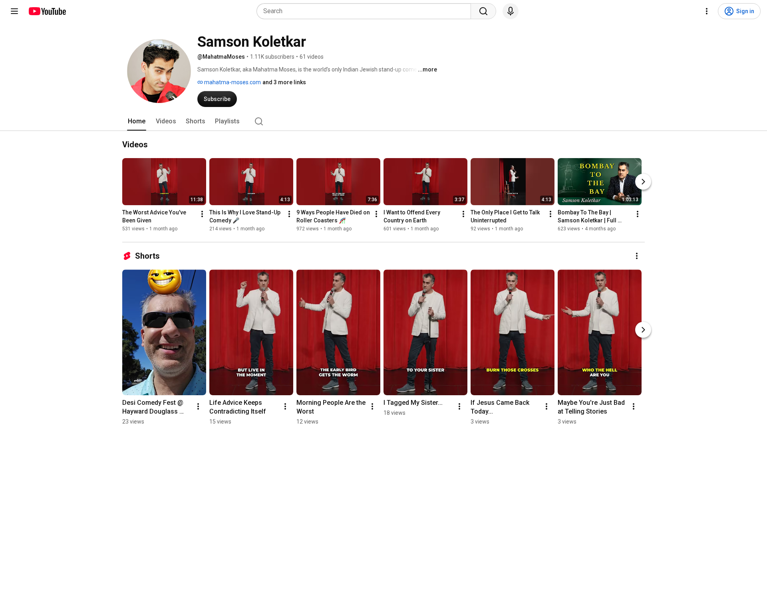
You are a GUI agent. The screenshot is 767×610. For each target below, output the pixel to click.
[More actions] (202, 214)
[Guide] (14, 11)
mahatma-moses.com (232, 82)
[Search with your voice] (511, 11)
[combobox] (366, 11)
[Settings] (706, 11)
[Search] (483, 11)
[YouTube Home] (47, 11)
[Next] (643, 182)
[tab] (136, 121)
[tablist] (383, 121)
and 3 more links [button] (284, 82)
